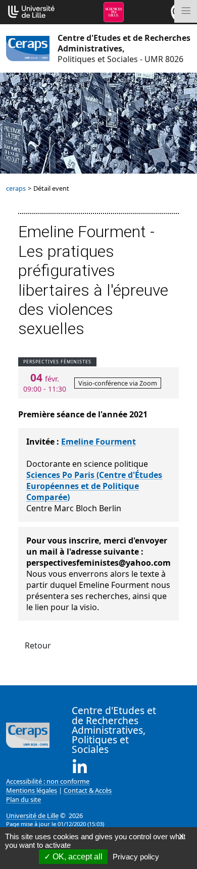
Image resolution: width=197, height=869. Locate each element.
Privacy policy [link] (136, 856)
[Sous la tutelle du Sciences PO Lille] (114, 11)
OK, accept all (77, 856)
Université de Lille (32, 815)
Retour (38, 645)
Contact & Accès (88, 790)
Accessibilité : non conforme (47, 781)
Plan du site (23, 799)
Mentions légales (31, 790)
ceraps (16, 188)
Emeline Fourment (98, 441)
